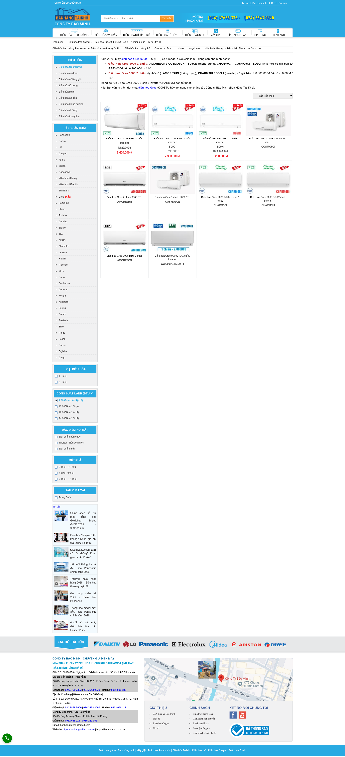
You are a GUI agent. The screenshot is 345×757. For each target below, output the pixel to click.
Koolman (63, 302)
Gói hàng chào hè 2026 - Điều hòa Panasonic (83, 597)
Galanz (62, 314)
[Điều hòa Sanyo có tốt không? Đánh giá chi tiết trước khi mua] (61, 537)
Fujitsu (62, 308)
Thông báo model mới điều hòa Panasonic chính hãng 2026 (83, 611)
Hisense (63, 264)
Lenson (63, 252)
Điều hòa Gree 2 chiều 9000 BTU (124, 199)
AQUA (62, 240)
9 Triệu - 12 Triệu (68, 479)
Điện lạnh (278, 35)
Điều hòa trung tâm (69, 116)
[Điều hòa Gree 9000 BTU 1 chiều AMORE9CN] (125, 237)
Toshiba (63, 215)
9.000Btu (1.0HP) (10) (71, 400)
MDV (61, 271)
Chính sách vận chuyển (204, 718)
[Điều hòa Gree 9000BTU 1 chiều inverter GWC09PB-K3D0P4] (172, 237)
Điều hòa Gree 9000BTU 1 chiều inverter (172, 259)
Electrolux (64, 246)
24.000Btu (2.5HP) (69, 418)
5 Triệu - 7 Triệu (67, 467)
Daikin (62, 141)
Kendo (62, 295)
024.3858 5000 (73, 707)
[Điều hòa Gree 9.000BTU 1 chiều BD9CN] (125, 120)
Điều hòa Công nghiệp (71, 104)
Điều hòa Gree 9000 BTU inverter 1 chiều (220, 201)
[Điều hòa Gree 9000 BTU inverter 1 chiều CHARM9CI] (220, 179)
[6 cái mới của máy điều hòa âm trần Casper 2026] (61, 625)
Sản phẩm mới (67, 448)
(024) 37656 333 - (224, 17)
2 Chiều (63, 382)
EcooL (62, 339)
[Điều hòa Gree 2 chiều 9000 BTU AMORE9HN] (125, 179)
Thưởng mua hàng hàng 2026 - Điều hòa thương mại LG (83, 582)
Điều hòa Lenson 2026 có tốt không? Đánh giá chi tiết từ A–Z (83, 553)
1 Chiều (63, 376)
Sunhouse (64, 283)
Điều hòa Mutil (194, 35)
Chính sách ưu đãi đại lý (204, 733)
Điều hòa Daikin (181, 750)
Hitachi (62, 258)
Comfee (63, 221)
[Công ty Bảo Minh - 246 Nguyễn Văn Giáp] (218, 679)
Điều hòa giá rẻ (107, 750)
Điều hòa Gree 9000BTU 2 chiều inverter (220, 142)
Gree (65, 196)
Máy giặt (216, 35)
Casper (63, 153)
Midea (62, 166)
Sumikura (64, 190)
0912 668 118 (118, 707)
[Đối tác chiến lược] (173, 645)
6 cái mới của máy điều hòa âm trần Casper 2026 (83, 626)
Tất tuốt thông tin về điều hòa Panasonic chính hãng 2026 (83, 568)
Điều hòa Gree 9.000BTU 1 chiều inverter (172, 142)
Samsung (64, 203)
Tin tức (245, 3)
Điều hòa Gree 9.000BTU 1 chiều (124, 141)
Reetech (63, 320)
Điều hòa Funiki (237, 750)
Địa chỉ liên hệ (260, 3)
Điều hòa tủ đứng (68, 85)
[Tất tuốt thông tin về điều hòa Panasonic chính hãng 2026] (61, 566)
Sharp (62, 209)
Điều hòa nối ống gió (136, 35)
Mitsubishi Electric (68, 184)
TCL (61, 234)
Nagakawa (64, 172)
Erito (61, 326)
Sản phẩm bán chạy (69, 436)
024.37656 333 (73, 690)
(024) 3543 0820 (259, 17)
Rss (273, 3)
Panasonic (64, 135)
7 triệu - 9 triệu (66, 473)
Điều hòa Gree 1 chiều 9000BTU (172, 199)
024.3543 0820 (91, 690)
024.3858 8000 (91, 707)
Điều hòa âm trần (105, 35)
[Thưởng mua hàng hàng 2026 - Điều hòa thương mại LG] (61, 581)
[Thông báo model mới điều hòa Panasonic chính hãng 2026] (61, 610)
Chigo (62, 357)
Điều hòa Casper (217, 750)
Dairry (62, 277)
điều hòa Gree (147, 87)
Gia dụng (260, 35)
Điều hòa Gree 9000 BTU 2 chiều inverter (268, 201)
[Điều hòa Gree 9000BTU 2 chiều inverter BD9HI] (220, 120)
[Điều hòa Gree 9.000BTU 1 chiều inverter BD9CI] (172, 120)
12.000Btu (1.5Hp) (69, 406)
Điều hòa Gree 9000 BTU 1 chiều (124, 258)
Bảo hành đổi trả (200, 723)
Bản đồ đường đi (161, 723)
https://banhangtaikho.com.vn (79, 729)
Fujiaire (63, 351)
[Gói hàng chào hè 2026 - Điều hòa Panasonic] (61, 595)
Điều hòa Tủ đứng (167, 35)
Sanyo (62, 227)
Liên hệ (156, 718)
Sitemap (283, 3)
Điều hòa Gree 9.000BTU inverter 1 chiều (268, 142)
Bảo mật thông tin (201, 728)
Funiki (62, 159)
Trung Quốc (65, 497)
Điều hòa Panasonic (159, 750)
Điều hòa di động (68, 110)
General (63, 289)
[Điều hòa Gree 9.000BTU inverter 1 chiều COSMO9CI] (268, 120)
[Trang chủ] (72, 17)
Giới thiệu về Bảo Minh (164, 714)
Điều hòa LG (199, 750)
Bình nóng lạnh (238, 35)
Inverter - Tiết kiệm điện (71, 442)
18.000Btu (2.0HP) (69, 412)
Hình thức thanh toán (203, 714)
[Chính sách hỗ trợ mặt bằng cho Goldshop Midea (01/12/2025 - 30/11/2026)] (61, 515)
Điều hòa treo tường (74, 35)
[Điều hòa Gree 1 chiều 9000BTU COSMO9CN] (172, 179)
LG (60, 147)
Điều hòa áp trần (68, 98)
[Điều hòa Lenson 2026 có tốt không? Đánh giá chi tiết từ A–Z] (61, 552)
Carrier (62, 345)
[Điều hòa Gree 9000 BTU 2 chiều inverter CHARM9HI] (268, 179)
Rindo (62, 332)
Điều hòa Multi (66, 91)
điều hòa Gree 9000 (134, 58)
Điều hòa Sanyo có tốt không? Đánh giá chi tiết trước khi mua (83, 539)
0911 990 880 (118, 690)
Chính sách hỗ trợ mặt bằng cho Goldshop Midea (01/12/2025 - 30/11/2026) (83, 521)
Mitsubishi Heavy (68, 178)
